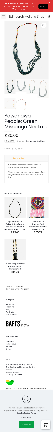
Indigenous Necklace (35, 141)
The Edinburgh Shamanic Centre (20, 367)
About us (10, 304)
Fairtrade (10, 312)
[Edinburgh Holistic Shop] (30, 16)
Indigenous (11, 344)
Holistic (9, 346)
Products (10, 307)
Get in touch (11, 314)
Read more (26, 417)
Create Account (13, 372)
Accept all (26, 424)
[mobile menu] (3, 16)
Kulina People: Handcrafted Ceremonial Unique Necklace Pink (38, 225)
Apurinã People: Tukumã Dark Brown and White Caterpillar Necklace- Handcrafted (15, 225)
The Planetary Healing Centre (19, 364)
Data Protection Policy (26, 413)
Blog (8, 309)
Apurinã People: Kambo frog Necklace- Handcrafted (15, 266)
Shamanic (10, 341)
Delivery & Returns (14, 374)
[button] (43, 25)
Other (8, 349)
